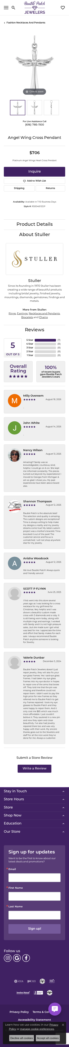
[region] (34, 65)
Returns (50, 188)
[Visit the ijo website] (31, 981)
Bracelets (27, 317)
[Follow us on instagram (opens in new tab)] (8, 958)
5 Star (29, 340)
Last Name (15, 906)
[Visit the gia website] (18, 981)
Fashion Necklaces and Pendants (26, 23)
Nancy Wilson (33, 450)
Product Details (34, 224)
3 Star (29, 348)
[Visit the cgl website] (50, 993)
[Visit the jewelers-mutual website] (23, 993)
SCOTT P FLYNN (34, 589)
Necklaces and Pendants (44, 313)
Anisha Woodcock (35, 558)
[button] (13, 7)
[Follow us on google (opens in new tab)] (17, 958)
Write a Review (35, 768)
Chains (43, 317)
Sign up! (34, 928)
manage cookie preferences (37, 1028)
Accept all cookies (48, 1038)
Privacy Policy (19, 1012)
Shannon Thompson (37, 501)
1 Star (30, 355)
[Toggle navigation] (6, 7)
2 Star (29, 352)
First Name (15, 888)
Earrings (22, 313)
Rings (12, 313)
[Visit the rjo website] (52, 981)
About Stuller (34, 235)
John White (31, 423)
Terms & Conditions (46, 1012)
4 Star (29, 344)
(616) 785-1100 (34, 124)
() (59, 340)
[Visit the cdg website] (42, 981)
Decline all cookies (21, 1038)
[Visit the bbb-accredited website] (38, 993)
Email (12, 869)
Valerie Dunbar (33, 657)
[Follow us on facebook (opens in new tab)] (26, 958)
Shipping (19, 188)
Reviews (34, 330)
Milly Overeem (33, 396)
